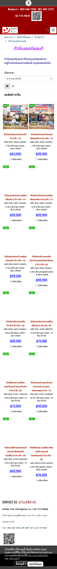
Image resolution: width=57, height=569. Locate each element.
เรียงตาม (10, 73)
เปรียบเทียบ (17, 159)
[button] (47, 30)
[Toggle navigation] (53, 30)
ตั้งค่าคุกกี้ (20, 564)
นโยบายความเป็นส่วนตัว (38, 555)
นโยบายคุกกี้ (14, 558)
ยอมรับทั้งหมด (35, 564)
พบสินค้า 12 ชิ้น (12, 95)
